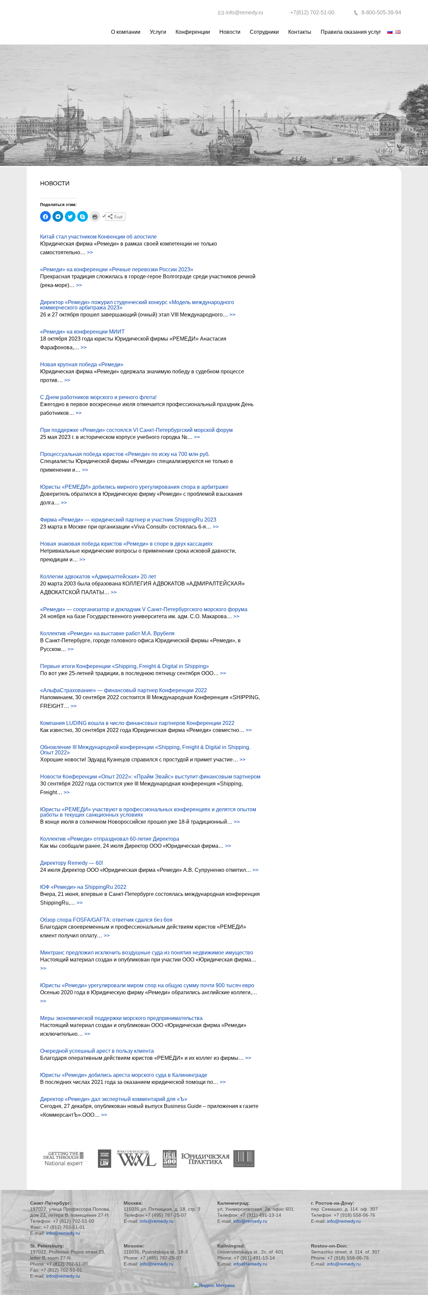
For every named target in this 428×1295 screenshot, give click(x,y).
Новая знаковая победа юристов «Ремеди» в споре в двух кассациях (126, 544)
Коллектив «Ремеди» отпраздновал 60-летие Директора (109, 839)
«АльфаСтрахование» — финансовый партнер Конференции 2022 (123, 690)
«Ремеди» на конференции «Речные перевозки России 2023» (116, 269)
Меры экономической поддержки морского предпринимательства (121, 1018)
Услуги (158, 32)
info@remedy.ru (244, 12)
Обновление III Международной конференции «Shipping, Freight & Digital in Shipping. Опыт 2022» (145, 749)
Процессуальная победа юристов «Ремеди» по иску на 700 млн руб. (125, 454)
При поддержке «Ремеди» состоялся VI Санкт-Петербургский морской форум (136, 430)
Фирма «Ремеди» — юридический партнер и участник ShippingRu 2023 (128, 520)
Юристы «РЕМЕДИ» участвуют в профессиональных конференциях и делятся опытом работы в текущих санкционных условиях (148, 812)
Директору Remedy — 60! (71, 863)
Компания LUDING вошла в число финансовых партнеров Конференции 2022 (137, 723)
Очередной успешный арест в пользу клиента (97, 1051)
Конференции (193, 32)
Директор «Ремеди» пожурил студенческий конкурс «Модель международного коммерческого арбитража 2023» (137, 304)
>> (90, 252)
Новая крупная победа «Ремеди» (81, 364)
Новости (229, 32)
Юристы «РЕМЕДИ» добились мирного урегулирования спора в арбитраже (134, 487)
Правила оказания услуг (351, 32)
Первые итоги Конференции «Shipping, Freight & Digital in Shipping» (124, 666)
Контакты (299, 32)
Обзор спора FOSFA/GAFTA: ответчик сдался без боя (106, 920)
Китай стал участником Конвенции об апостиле (98, 237)
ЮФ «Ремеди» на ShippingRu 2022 (83, 887)
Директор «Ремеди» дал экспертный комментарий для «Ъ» (113, 1099)
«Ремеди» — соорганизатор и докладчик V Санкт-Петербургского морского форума (143, 609)
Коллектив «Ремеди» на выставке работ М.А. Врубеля (107, 633)
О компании (125, 32)
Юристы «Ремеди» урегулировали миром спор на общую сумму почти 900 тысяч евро (147, 985)
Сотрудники (264, 32)
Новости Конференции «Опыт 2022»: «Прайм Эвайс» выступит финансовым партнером (150, 776)
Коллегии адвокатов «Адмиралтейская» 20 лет (98, 576)
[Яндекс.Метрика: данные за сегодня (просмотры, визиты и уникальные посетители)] (214, 1285)
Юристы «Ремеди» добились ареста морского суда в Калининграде (123, 1075)
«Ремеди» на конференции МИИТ (82, 332)
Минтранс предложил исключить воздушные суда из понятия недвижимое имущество (146, 952)
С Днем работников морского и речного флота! (98, 397)
